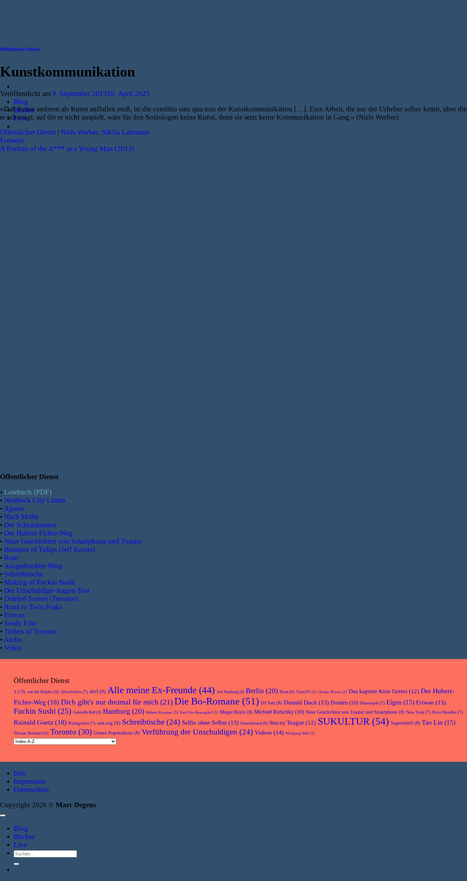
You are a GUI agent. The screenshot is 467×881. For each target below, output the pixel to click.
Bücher (24, 836)
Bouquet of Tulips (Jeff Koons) (49, 549)
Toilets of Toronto (30, 631)
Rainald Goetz (40, 722)
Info (20, 773)
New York (418, 712)
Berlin (262, 691)
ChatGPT (306, 692)
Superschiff (405, 723)
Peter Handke (447, 712)
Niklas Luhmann (125, 132)
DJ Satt (271, 702)
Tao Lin (438, 722)
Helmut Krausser (162, 712)
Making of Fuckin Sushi (39, 582)
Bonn (287, 691)
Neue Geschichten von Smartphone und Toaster (73, 541)
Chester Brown (332, 692)
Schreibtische (23, 574)
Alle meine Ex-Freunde (161, 690)
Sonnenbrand (254, 723)
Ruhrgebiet (81, 723)
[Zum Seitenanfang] (2, 815)
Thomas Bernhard (31, 733)
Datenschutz (31, 789)
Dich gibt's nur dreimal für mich (117, 702)
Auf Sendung (230, 691)
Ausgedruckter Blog (33, 566)
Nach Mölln (21, 516)
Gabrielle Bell (87, 712)
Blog (21, 102)
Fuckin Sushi (42, 711)
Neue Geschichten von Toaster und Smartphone (355, 712)
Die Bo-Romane (216, 701)
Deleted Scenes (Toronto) (41, 598)
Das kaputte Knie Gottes (384, 691)
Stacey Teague (292, 722)
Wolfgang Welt (300, 733)
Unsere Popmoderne (117, 733)
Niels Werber (79, 132)
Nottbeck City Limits (35, 500)
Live (20, 845)
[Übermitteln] (16, 864)
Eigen (400, 702)
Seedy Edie (20, 623)
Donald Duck (306, 702)
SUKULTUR (353, 721)
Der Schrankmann (30, 525)
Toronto (71, 731)
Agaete (14, 508)
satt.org (108, 723)
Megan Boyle (236, 712)
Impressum (29, 781)
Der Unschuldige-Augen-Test (47, 590)
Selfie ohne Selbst (210, 722)
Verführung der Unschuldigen (197, 732)
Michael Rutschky (279, 712)
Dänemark (372, 702)
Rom (11, 557)
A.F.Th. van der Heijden (36, 691)
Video (13, 648)
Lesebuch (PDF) (28, 492)
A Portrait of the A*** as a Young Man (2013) (67, 148)
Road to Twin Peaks (33, 607)
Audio (13, 639)
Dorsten (344, 702)
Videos (269, 732)
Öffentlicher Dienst (20, 49)
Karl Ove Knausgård (199, 712)
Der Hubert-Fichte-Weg (38, 533)
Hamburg (123, 711)
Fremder (12, 140)
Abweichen (74, 691)
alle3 (97, 691)
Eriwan (14, 615)
